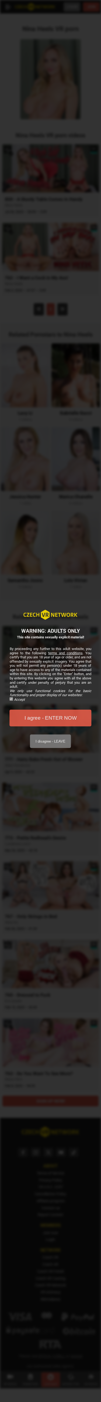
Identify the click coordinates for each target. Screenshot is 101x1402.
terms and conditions (65, 653)
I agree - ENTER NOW (51, 718)
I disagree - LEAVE (50, 741)
